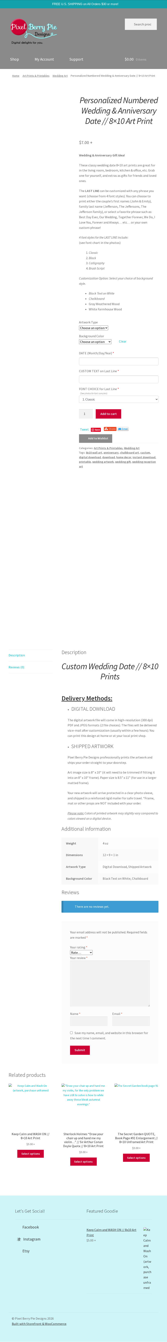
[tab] (31, 655)
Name (75, 1014)
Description (17, 655)
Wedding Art (60, 75)
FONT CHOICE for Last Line (99, 390)
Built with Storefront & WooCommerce (39, 1324)
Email (117, 1014)
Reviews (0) (16, 667)
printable (85, 462)
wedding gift (123, 462)
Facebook (29, 1227)
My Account (44, 59)
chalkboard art (129, 452)
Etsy (25, 1250)
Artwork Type (88, 322)
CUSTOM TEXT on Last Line (99, 371)
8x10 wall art (94, 452)
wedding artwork (103, 462)
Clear (122, 341)
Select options (30, 1153)
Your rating (78, 947)
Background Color (91, 336)
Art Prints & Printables (36, 75)
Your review (79, 958)
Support (76, 59)
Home (15, 75)
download (108, 457)
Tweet (84, 429)
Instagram (31, 1239)
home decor (123, 457)
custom (145, 452)
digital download (90, 457)
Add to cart (108, 414)
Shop (14, 59)
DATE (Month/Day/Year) (96, 353)
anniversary (111, 452)
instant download (144, 457)
